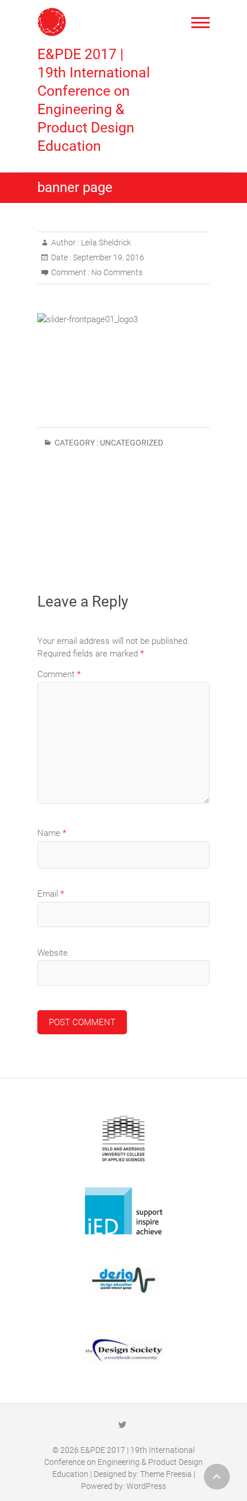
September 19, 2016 (107, 257)
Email (50, 894)
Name (51, 833)
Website (52, 953)
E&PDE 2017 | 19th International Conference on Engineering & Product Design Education (93, 100)
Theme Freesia (166, 1474)
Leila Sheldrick (105, 242)
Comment (58, 674)
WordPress (146, 1486)
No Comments (116, 272)
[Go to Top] (217, 1477)
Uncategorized (131, 442)
